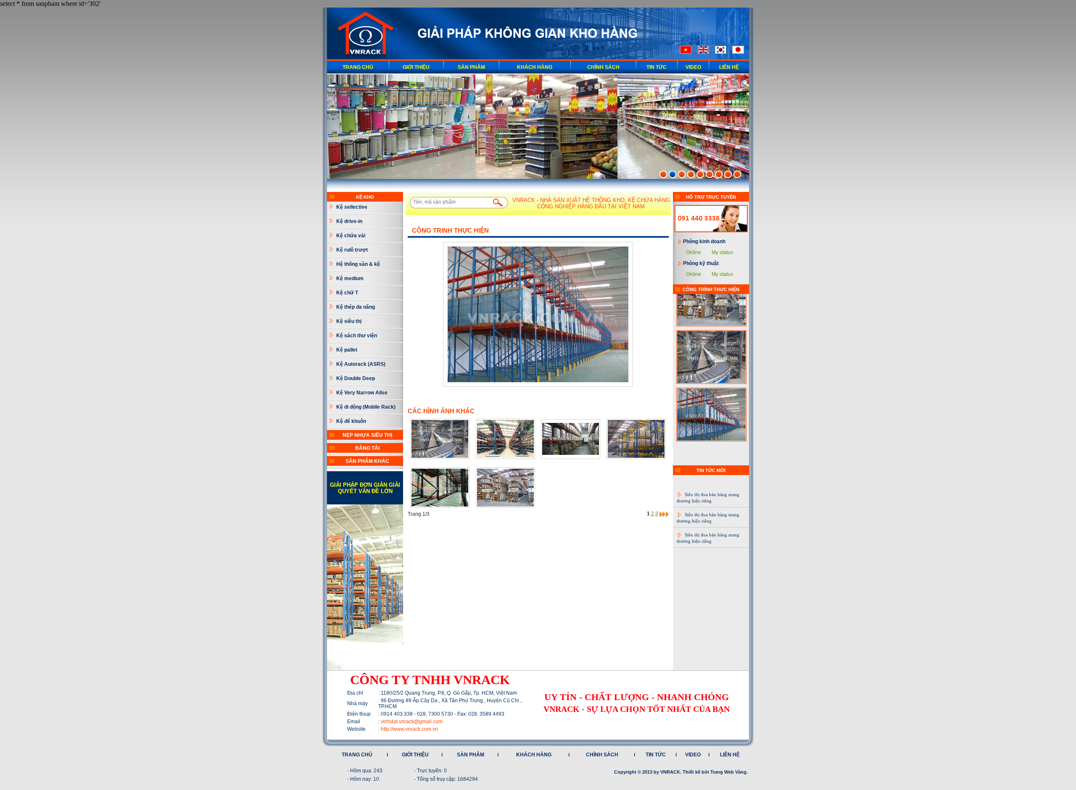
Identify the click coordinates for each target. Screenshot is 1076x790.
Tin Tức (656, 67)
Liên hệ (729, 67)
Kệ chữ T (347, 293)
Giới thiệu (416, 67)
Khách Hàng (534, 67)
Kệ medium (350, 278)
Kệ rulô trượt (352, 250)
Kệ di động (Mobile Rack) (366, 407)
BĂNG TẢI (367, 448)
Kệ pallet (346, 350)
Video (693, 67)
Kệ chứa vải (350, 236)
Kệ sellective (351, 207)
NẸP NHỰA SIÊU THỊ (367, 435)
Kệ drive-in (349, 221)
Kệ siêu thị (348, 321)
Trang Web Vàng (728, 771)
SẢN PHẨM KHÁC (367, 461)
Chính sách (603, 67)
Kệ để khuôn (351, 421)
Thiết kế (691, 771)
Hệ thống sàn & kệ (358, 264)
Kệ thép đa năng (355, 307)
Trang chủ (358, 67)
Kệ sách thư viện (356, 336)
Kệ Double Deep (355, 378)
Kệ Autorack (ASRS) (360, 364)
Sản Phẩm (471, 67)
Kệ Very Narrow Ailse (362, 393)
